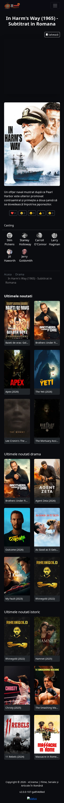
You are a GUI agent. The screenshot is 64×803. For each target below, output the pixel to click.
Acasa (8, 274)
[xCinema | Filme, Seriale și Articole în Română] (12, 5)
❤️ (13, 213)
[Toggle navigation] (55, 5)
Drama (19, 274)
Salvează (53, 34)
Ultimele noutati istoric (22, 612)
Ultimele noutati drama (22, 454)
